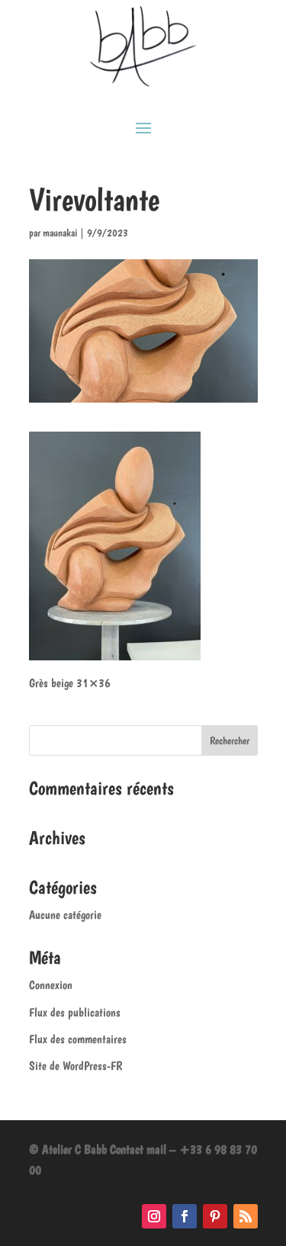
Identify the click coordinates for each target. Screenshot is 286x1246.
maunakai (60, 232)
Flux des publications (75, 1012)
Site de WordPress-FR (75, 1065)
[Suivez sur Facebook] (184, 1216)
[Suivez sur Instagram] (154, 1216)
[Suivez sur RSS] (245, 1216)
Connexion (50, 985)
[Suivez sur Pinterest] (215, 1216)
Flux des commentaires (78, 1039)
